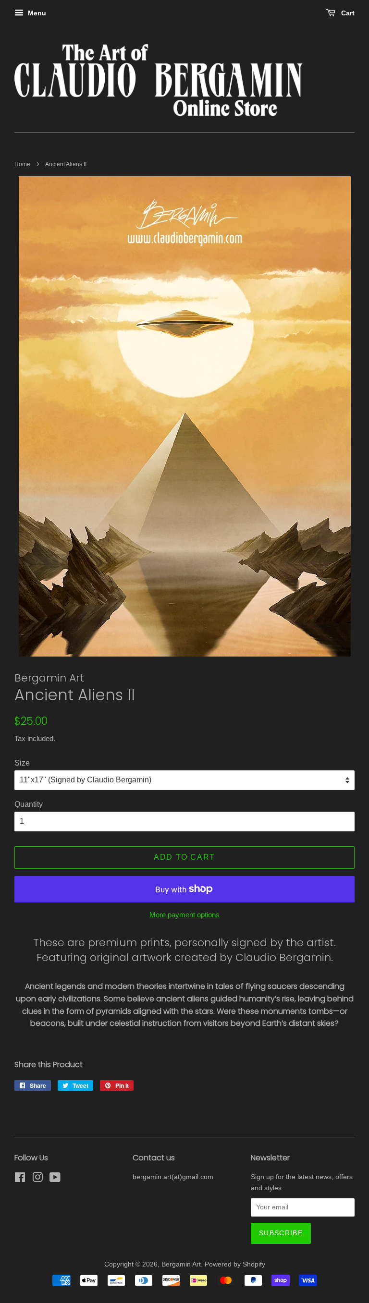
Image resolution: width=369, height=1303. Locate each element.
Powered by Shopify (235, 1264)
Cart (347, 13)
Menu (36, 13)
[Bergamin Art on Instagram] (37, 1179)
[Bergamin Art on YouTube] (55, 1179)
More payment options (184, 915)
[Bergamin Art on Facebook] (19, 1179)
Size (22, 763)
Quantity (28, 804)
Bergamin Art (181, 1264)
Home (22, 164)
